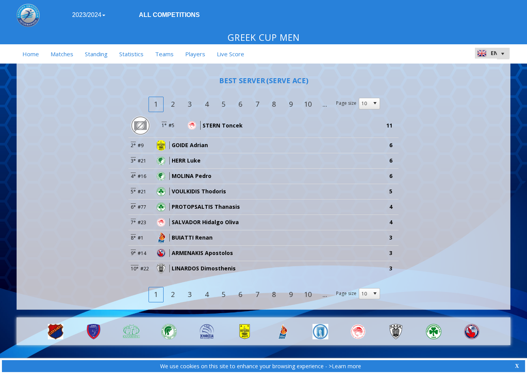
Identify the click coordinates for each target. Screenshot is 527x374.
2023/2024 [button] (86, 15)
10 (308, 104)
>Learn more (345, 366)
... (325, 104)
